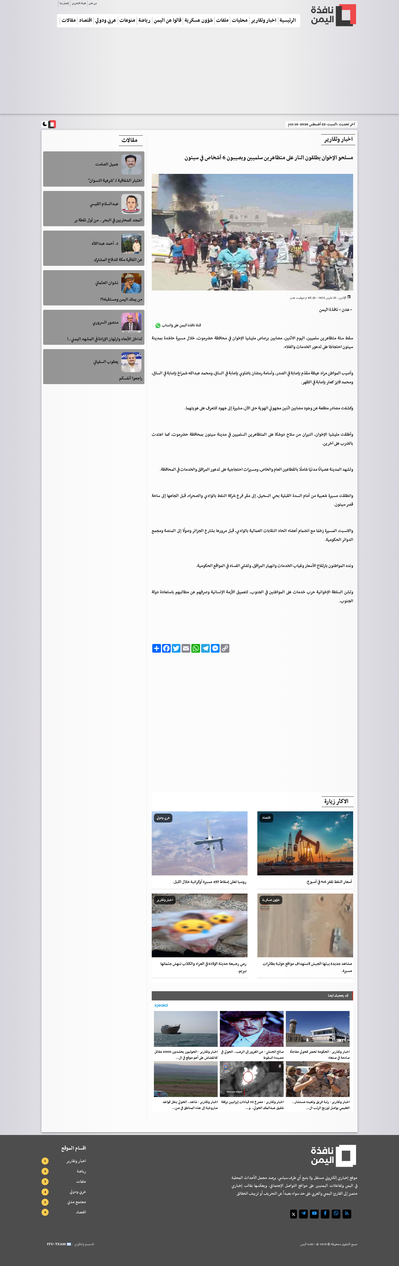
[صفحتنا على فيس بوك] (325, 1214)
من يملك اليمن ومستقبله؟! (121, 299)
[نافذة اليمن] (333, 15)
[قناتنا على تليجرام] (303, 1214)
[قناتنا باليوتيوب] (314, 1214)
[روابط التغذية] (347, 1214)
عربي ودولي (105, 21)
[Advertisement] (199, 73)
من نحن (93, 3)
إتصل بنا (64, 3)
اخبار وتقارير (263, 21)
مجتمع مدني (76, 1202)
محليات (240, 21)
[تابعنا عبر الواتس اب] (336, 1214)
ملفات (222, 21)
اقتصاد (85, 21)
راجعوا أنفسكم (130, 378)
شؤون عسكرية (199, 21)
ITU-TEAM (56, 1244)
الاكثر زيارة (336, 801)
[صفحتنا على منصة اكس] (293, 1214)
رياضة (144, 21)
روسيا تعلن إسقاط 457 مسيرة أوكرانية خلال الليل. (209, 882)
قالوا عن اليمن (167, 21)
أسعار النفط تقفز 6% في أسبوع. (329, 882)
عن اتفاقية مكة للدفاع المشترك (118, 259)
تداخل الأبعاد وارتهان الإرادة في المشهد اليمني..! (104, 339)
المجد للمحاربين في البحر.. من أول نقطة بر (108, 220)
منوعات (127, 21)
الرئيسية (288, 21)
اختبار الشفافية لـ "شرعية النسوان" (115, 180)
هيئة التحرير (79, 3)
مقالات (69, 21)
